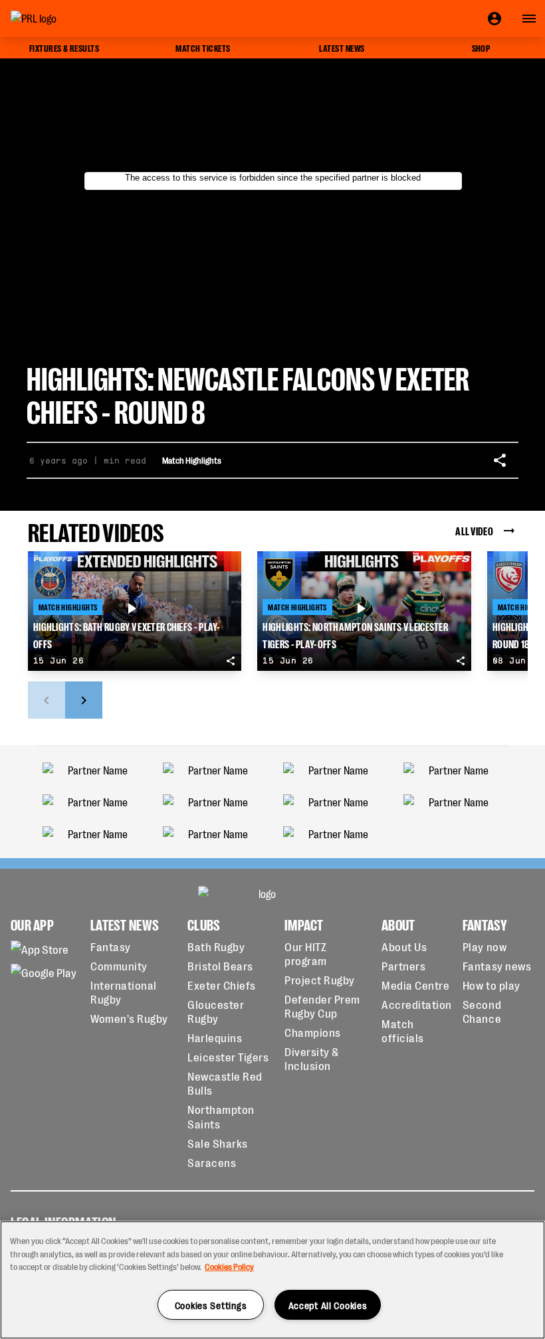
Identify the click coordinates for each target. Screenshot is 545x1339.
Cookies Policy (229, 1266)
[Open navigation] (529, 18)
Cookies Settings (211, 1304)
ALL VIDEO (474, 530)
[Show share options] (499, 460)
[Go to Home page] (64, 19)
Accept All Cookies (328, 1304)
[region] (272, 1280)
